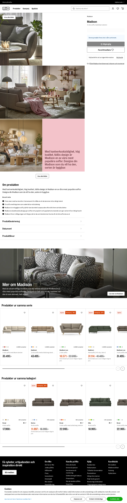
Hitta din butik (71, 465)
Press (46, 473)
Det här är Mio (49, 465)
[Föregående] (118, 369)
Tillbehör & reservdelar (95, 470)
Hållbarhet (48, 470)
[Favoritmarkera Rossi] (24, 385)
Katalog (111, 470)
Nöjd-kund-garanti (93, 479)
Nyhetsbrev (112, 473)
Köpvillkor (69, 484)
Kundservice (91, 465)
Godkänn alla (114, 499)
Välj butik (119, 57)
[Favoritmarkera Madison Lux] (81, 312)
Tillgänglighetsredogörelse (96, 484)
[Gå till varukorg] (123, 9)
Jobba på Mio (49, 468)
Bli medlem (9, 472)
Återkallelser (91, 473)
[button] (21, 39)
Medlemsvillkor (113, 468)
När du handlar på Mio (73, 481)
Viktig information (93, 476)
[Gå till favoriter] (118, 9)
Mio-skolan (48, 482)
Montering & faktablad (94, 482)
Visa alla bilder (9, 17)
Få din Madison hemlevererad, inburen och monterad (106, 64)
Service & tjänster (72, 468)
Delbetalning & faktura (73, 476)
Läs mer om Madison (116, 294)
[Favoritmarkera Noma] (53, 385)
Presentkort (70, 478)
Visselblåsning (49, 484)
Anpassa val (78, 499)
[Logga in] (113, 9)
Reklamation (91, 468)
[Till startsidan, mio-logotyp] (6, 8)
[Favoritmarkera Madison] (24, 312)
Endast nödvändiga (96, 499)
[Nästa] (123, 369)
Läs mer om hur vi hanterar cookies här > (18, 499)
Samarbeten (49, 476)
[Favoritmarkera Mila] (110, 385)
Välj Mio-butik (119, 2)
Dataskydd (48, 479)
